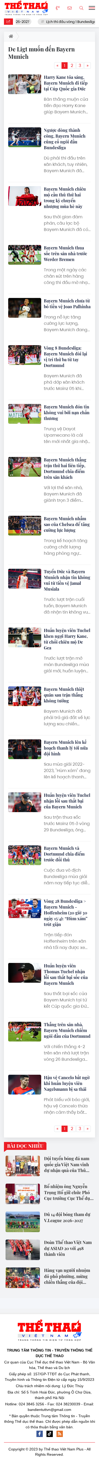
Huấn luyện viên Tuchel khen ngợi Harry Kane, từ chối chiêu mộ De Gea (67, 639)
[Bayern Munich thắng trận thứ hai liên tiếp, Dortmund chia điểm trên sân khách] (24, 467)
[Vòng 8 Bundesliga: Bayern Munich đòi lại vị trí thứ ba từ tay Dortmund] (24, 355)
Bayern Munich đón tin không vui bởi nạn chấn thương (66, 412)
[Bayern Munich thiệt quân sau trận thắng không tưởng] (24, 696)
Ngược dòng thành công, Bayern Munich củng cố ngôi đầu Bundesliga (65, 138)
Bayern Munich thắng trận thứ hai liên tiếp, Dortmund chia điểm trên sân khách (65, 468)
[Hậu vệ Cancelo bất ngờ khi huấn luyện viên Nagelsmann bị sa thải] (24, 1084)
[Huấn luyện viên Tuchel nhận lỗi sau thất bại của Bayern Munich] (24, 802)
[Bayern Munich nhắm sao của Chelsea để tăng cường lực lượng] (24, 526)
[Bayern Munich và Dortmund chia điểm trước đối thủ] (24, 855)
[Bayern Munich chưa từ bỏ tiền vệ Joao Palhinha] (24, 308)
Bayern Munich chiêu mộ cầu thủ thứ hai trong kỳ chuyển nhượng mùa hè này (65, 197)
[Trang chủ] (10, 36)
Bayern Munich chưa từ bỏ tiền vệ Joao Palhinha (67, 303)
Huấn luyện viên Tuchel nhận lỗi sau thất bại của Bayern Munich (67, 800)
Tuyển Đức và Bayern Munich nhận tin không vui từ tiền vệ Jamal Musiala (67, 580)
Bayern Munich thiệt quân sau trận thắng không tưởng (64, 694)
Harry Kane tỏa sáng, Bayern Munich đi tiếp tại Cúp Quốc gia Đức (66, 82)
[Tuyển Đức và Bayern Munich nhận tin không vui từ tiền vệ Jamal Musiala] (24, 579)
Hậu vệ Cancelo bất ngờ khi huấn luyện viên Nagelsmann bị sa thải (66, 1083)
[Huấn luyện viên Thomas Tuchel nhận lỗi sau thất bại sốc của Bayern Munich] (24, 973)
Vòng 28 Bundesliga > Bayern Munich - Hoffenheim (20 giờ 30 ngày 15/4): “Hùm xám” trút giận (65, 912)
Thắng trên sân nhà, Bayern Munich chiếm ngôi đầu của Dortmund (67, 1030)
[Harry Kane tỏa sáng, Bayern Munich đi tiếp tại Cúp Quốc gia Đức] (24, 84)
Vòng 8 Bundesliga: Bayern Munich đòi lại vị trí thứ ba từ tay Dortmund (65, 356)
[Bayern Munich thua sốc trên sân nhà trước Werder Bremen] (24, 255)
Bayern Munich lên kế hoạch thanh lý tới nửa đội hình (66, 747)
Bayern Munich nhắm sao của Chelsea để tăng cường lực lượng (67, 524)
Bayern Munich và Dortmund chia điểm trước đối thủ (64, 853)
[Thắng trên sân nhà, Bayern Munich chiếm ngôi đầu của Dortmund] (24, 1031)
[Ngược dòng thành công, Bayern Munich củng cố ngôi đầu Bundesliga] (24, 137)
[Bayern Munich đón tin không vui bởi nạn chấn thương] (24, 414)
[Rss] (59, 1434)
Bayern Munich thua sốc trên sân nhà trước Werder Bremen (65, 253)
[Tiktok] (49, 1434)
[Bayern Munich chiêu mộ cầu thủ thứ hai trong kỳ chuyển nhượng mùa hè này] (24, 196)
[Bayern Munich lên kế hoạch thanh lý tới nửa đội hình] (24, 749)
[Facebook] (39, 1434)
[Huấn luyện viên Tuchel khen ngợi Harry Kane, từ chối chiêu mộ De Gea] (24, 637)
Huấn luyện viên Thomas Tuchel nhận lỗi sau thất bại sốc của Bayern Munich (66, 974)
